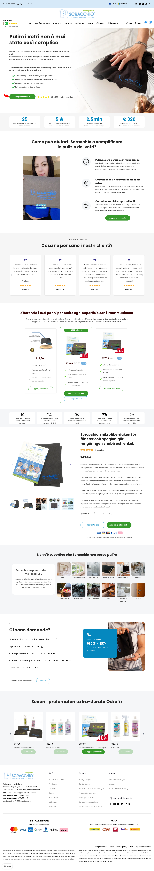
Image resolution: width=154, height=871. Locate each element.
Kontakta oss (84, 784)
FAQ (30, 4)
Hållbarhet (53, 797)
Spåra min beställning (118, 788)
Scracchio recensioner (89, 802)
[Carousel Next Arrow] (143, 275)
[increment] (109, 513)
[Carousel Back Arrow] (11, 275)
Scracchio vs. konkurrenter (91, 806)
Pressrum (53, 806)
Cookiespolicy (121, 847)
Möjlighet (53, 802)
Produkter (53, 784)
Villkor (112, 847)
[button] (118, 4)
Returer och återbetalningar (91, 788)
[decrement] (97, 513)
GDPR (131, 847)
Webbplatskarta (86, 797)
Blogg (51, 793)
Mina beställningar (117, 779)
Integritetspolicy (101, 847)
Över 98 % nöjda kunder (10, 26)
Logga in (112, 784)
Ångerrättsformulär (87, 793)
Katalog (52, 788)
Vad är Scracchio (56, 779)
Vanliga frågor (85, 779)
